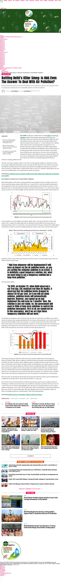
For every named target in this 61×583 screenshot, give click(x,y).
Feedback (2, 569)
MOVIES (17, 0)
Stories (2, 66)
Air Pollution (5, 71)
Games (45, 0)
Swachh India (33, 398)
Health (1, 65)
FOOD (27, 0)
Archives (2, 566)
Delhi (27, 398)
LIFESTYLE (31, 0)
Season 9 (2, 50)
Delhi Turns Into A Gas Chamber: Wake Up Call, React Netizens (25, 394)
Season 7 (2, 47)
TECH (41, 0)
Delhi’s (49, 135)
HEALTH (37, 0)
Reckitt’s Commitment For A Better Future (10, 68)
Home (1, 35)
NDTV (1, 0)
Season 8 (2, 48)
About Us (2, 568)
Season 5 (2, 45)
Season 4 (2, 44)
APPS (56, 0)
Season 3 (2, 42)
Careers (2, 575)
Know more (16, 564)
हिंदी (13, 0)
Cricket (22, 0)
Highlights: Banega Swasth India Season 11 (11, 36)
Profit (10, 0)
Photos (2, 51)
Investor (2, 572)
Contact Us (3, 574)
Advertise (2, 567)
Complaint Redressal (5, 573)
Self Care (2, 64)
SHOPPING (51, 0)
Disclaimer (3, 570)
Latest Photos (3, 52)
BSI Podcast (3, 69)
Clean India (22, 398)
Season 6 (2, 46)
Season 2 (2, 41)
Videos (2, 38)
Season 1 (2, 40)
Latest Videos (3, 39)
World (5, 0)
